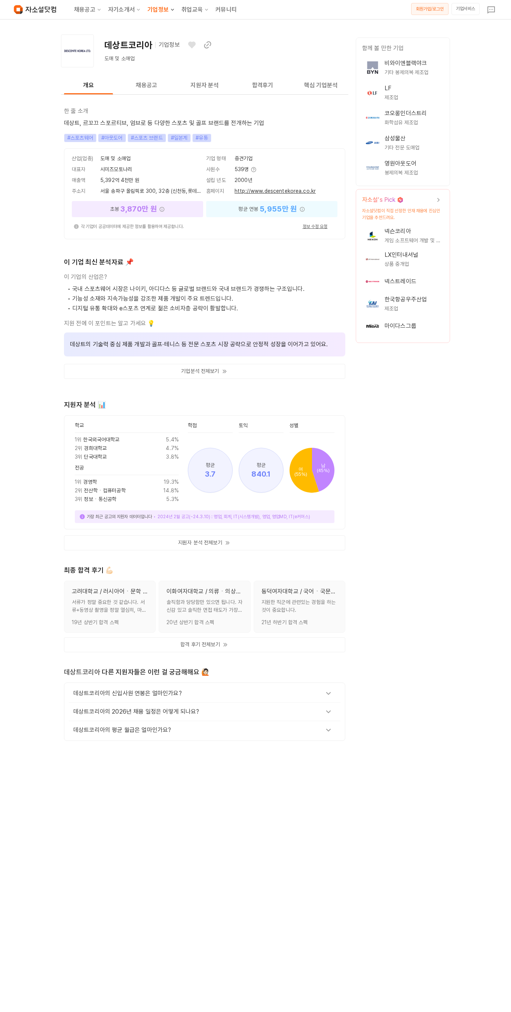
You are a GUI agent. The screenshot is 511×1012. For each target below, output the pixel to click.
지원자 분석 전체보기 (200, 542)
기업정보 (158, 9)
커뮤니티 (226, 9)
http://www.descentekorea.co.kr (275, 191)
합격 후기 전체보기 (200, 644)
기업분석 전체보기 (200, 371)
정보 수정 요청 (315, 226)
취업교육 (192, 9)
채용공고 (84, 9)
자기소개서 (121, 9)
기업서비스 (465, 8)
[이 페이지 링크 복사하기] (207, 44)
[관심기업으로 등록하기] (191, 44)
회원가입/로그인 (430, 9)
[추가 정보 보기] (253, 170)
